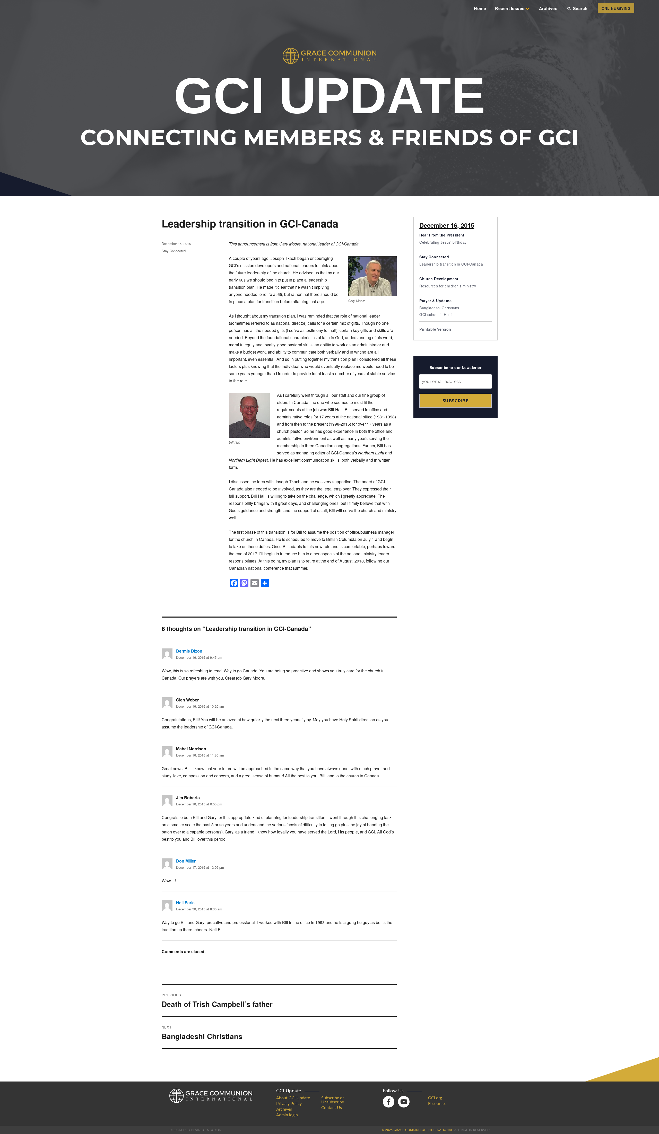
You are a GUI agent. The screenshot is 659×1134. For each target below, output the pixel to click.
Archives (548, 8)
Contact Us (331, 1108)
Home (480, 8)
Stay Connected (174, 250)
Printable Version (435, 329)
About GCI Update (293, 1098)
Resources (437, 1104)
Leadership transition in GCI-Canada (451, 264)
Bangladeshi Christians (439, 308)
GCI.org (435, 1098)
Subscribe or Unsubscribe (332, 1100)
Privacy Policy (289, 1104)
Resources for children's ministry (447, 286)
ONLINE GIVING (616, 8)
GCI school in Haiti (435, 314)
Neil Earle (185, 903)
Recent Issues (509, 8)
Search (580, 8)
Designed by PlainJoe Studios (195, 1129)
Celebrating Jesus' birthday (442, 242)
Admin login (287, 1115)
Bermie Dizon (189, 651)
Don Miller (186, 861)
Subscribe (456, 400)
